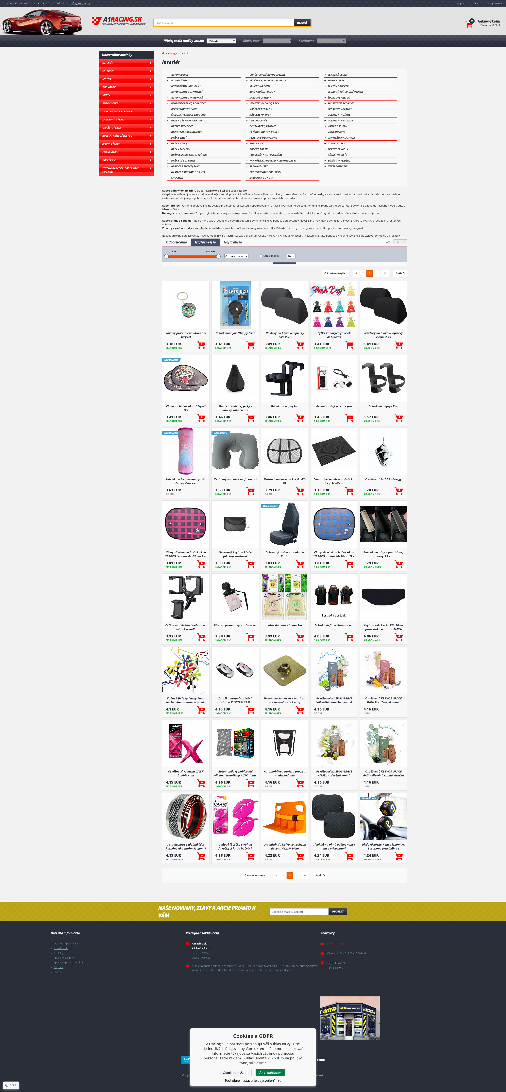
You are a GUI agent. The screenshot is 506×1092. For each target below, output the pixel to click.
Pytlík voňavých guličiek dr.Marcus (334, 335)
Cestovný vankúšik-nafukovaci (235, 479)
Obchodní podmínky (66, 943)
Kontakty (58, 953)
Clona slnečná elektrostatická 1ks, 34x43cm (334, 481)
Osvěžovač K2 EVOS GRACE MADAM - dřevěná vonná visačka (383, 700)
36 (384, 273)
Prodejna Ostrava (64, 957)
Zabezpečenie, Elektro (117, 111)
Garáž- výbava (111, 127)
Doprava (58, 967)
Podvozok (109, 87)
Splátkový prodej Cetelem (69, 962)
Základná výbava (113, 119)
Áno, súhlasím (270, 1072)
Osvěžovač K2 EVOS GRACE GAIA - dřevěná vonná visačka (383, 773)
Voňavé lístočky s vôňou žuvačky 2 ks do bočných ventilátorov (235, 846)
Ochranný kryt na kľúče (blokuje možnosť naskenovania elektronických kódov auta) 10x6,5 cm (235, 554)
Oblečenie (109, 160)
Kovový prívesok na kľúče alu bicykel (185, 335)
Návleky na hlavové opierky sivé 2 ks (284, 335)
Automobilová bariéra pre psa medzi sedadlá (284, 773)
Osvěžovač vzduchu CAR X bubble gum (186, 773)
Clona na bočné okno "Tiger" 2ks (186, 408)
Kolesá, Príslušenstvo (117, 135)
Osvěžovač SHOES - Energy (383, 479)
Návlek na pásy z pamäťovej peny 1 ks (383, 554)
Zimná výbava (111, 144)
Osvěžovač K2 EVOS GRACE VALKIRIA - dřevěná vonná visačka (334, 700)
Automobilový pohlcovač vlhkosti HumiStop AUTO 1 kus (235, 773)
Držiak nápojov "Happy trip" (235, 333)
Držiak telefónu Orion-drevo (334, 625)
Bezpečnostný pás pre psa (334, 406)
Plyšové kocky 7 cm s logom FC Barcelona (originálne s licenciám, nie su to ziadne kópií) (383, 846)
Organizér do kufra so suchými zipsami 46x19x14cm (284, 846)
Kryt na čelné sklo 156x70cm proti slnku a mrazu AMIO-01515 (383, 627)
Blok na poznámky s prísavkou (235, 625)
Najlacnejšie (205, 242)
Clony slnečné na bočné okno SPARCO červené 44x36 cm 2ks (186, 554)
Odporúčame (176, 242)
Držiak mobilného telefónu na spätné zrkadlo (186, 627)
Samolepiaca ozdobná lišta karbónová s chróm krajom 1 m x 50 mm (186, 846)
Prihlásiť (475, 3)
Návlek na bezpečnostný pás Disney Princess (186, 481)
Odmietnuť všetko (236, 1072)
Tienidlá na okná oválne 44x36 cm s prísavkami (334, 846)
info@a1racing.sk (80, 3)
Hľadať (302, 22)
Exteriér (107, 71)
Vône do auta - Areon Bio (284, 625)
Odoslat (338, 911)
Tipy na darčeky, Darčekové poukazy (120, 169)
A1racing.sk (118, 21)
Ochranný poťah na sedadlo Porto (284, 554)
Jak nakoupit (61, 948)
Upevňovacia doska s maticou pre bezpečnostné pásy (284, 700)
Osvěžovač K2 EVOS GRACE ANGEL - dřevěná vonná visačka (334, 773)
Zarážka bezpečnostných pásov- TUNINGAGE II (235, 700)
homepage (171, 53)
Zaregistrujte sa (495, 3)
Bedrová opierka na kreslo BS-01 (285, 481)
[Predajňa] (386, 1018)
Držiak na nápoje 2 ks (383, 406)
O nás (57, 972)
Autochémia (110, 103)
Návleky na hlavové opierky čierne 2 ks (383, 335)
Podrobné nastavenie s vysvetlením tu (253, 1080)
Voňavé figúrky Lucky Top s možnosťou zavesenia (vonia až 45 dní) (186, 700)
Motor (106, 79)
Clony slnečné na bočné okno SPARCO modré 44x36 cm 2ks (334, 554)
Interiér (107, 63)
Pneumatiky (110, 152)
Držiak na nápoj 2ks (284, 406)
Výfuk (106, 95)
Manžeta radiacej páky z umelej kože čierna (235, 408)
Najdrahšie (233, 242)
